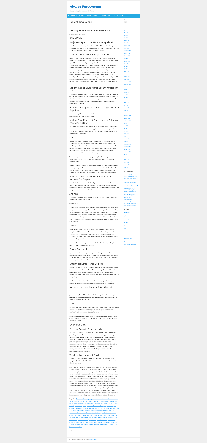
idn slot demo (96, 413)
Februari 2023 (127, 139)
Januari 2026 (126, 48)
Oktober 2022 (127, 149)
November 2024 (127, 84)
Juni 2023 (126, 128)
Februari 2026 (127, 45)
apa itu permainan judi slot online (90, 401)
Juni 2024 (126, 97)
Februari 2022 (127, 165)
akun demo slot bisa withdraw (102, 399)
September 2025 (127, 58)
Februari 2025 (127, 76)
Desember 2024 (127, 82)
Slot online (126, 247)
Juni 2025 (126, 66)
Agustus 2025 (127, 61)
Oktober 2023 (127, 118)
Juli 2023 (126, 126)
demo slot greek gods (75, 408)
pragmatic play (72, 15)
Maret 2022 (126, 162)
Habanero (82, 15)
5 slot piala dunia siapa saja (84, 399)
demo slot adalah (109, 404)
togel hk (125, 216)
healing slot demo (86, 413)
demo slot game (111, 406)
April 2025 (126, 71)
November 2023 (127, 115)
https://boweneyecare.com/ (130, 244)
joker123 (95, 15)
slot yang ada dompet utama (91, 422)
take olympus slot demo (107, 424)
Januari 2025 (126, 79)
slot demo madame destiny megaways (103, 417)
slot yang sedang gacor (107, 422)
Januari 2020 (126, 167)
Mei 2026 (126, 37)
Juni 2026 (126, 35)
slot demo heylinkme (85, 417)
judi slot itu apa (105, 413)
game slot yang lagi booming (81, 410)
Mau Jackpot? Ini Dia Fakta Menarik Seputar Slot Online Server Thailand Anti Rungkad (131, 183)
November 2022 (127, 146)
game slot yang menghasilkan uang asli (102, 410)
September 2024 (127, 89)
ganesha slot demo (74, 413)
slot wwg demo (78, 422)
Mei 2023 (126, 131)
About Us (103, 15)
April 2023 (126, 133)
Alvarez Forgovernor (85, 6)
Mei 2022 (126, 157)
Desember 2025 (127, 50)
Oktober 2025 (127, 56)
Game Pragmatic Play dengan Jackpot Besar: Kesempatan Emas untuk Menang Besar (130, 203)
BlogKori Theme (93, 439)
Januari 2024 (126, 110)
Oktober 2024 (127, 87)
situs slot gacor (127, 219)
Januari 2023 (126, 141)
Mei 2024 (126, 100)
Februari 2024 (127, 108)
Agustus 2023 (127, 123)
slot (124, 241)
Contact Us (111, 15)
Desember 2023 (127, 113)
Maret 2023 (126, 136)
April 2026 (126, 40)
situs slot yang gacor (104, 415)
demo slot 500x (99, 404)
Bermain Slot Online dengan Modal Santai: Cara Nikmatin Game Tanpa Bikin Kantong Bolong (130, 177)
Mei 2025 (126, 69)
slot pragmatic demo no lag (99, 420)
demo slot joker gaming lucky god (93, 408)
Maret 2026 (126, 43)
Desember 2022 (127, 144)
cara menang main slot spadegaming (83, 404)
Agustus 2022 (127, 154)
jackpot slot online (128, 238)
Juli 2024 (126, 95)
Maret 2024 (126, 105)
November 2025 (127, 53)
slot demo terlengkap (84, 420)
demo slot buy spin (80, 406)
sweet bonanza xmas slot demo (90, 424)
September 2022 (127, 152)
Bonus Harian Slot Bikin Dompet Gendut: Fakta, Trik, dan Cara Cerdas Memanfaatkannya (130, 196)
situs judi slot (127, 212)
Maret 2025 (126, 74)
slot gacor (126, 222)
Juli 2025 (126, 63)
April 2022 (126, 159)
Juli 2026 (126, 32)
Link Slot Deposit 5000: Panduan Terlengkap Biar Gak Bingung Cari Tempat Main (130, 189)
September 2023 (127, 120)
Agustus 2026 (127, 30)
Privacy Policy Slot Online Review (89, 30)
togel (125, 225)
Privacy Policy (121, 15)
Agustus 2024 (127, 92)
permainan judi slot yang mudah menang (85, 415)
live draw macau (127, 231)
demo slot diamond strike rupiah (96, 406)
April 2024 (126, 102)
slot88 (89, 15)
